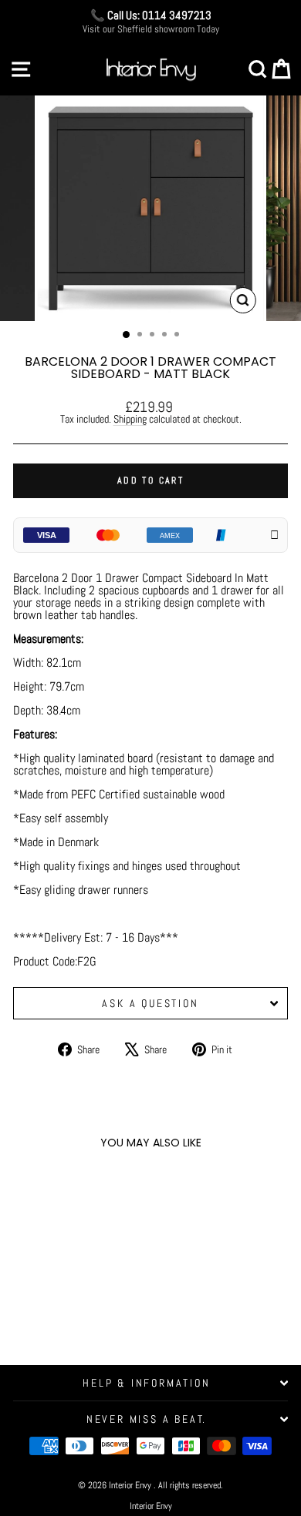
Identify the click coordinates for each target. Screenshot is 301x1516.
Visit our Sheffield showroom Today (151, 29)
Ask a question (150, 1003)
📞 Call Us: (150, 15)
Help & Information (146, 1383)
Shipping (130, 419)
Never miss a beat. (146, 1419)
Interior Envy (151, 1506)
